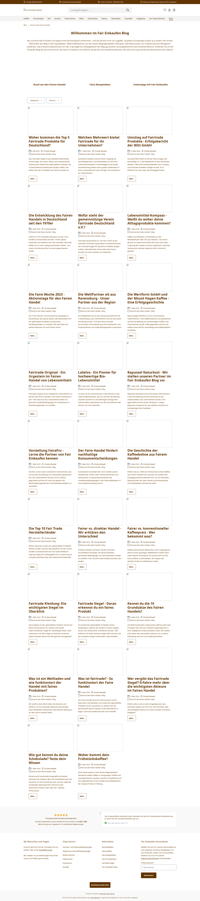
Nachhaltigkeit (107, 847)
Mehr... (33, 179)
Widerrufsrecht (69, 855)
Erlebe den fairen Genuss (107, 894)
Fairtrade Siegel (108, 863)
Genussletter (107, 851)
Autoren (52, 100)
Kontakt (66, 867)
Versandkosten (95, 897)
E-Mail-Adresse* (147, 863)
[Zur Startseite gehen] (33, 9)
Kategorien (34, 100)
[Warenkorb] (174, 10)
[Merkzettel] (164, 10)
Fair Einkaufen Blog (109, 867)
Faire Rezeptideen (109, 855)
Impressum (67, 863)
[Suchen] (127, 10)
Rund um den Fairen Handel (41, 154)
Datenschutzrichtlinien (150, 858)
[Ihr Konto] (169, 10)
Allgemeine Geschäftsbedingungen (77, 851)
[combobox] (95, 10)
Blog (54, 154)
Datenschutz (68, 859)
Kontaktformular (45, 850)
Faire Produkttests (109, 859)
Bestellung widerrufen (100, 885)
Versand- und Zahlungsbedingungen (77, 847)
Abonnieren (148, 875)
